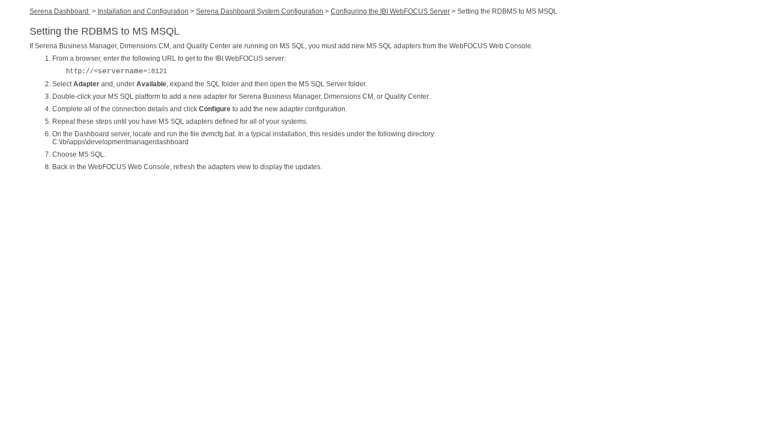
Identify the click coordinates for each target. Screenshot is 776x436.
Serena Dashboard (60, 11)
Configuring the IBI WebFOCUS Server (390, 11)
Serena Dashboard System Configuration (259, 11)
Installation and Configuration (143, 11)
